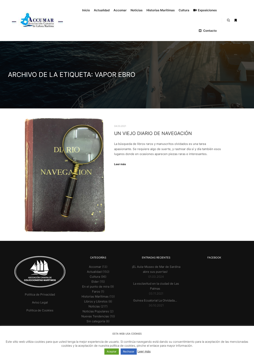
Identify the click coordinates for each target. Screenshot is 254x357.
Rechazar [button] (128, 351)
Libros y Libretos (96, 301)
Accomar (95, 267)
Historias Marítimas (95, 296)
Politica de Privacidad (40, 294)
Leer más (120, 164)
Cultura (95, 277)
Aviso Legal (40, 302)
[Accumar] (37, 20)
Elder (95, 281)
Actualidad (94, 272)
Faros (96, 291)
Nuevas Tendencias (95, 316)
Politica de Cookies (39, 310)
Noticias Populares (96, 311)
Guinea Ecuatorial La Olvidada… (155, 300)
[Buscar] (228, 20)
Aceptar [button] (111, 351)
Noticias (94, 306)
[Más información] (235, 20)
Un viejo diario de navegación (153, 133)
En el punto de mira (95, 286)
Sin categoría (96, 321)
